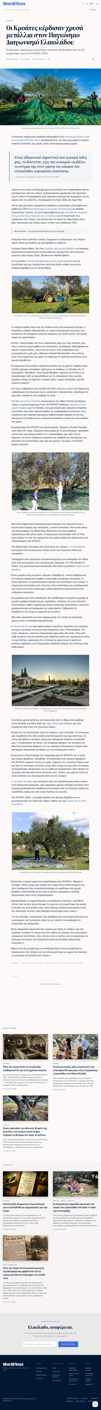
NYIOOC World (36, 963)
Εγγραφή (84, 1398)
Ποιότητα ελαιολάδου (73, 963)
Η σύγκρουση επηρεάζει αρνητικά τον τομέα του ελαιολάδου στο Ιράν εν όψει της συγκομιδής (74, 1207)
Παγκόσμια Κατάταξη (89, 1374)
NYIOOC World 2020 (53, 963)
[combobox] (46, 9)
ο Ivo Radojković (76, 546)
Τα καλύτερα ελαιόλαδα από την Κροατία (46, 231)
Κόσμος (9, 20)
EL (93, 3)
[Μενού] (97, 4)
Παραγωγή (56, 1371)
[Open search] (83, 4)
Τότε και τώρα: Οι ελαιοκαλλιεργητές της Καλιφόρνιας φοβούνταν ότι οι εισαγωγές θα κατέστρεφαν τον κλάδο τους (24, 1273)
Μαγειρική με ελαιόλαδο (73, 1380)
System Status (93, 1401)
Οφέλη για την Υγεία (74, 1374)
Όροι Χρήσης (80, 1401)
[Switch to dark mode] (87, 4)
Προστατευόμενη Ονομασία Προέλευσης (50, 209)
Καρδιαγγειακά (41, 1375)
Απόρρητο (69, 1401)
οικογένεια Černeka (30, 401)
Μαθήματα (89, 1384)
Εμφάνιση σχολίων (52, 984)
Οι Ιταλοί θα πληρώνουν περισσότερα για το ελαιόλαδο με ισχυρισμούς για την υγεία (25, 1207)
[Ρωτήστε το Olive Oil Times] (95, 1404)
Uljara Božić (52, 723)
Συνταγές (72, 1384)
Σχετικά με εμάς (72, 1398)
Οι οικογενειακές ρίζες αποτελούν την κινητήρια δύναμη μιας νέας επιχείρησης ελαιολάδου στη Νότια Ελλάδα (75, 1070)
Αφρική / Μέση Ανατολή (63, 1201)
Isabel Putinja (13, 59)
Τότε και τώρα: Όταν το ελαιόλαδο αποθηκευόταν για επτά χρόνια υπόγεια (24, 1068)
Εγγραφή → (94, 9)
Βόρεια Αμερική (10, 1265)
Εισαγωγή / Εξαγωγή (56, 1376)
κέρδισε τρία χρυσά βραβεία (60, 248)
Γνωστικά (39, 1378)
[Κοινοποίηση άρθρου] (93, 59)
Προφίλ (56, 1063)
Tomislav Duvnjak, (23, 781)
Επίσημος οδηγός (88, 1380)
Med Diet (39, 1371)
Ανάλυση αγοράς (88, 1369)
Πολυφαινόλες (41, 1368)
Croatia (25, 963)
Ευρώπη (6, 1201)
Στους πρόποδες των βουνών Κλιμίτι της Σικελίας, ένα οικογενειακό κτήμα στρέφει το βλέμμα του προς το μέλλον (25, 1131)
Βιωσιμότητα (56, 1380)
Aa (49, 59)
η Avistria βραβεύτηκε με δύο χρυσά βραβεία (50, 261)
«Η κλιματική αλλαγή (22, 626)
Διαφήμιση (94, 1398)
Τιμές (54, 1368)
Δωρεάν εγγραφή (68, 1344)
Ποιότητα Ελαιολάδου (73, 1369)
